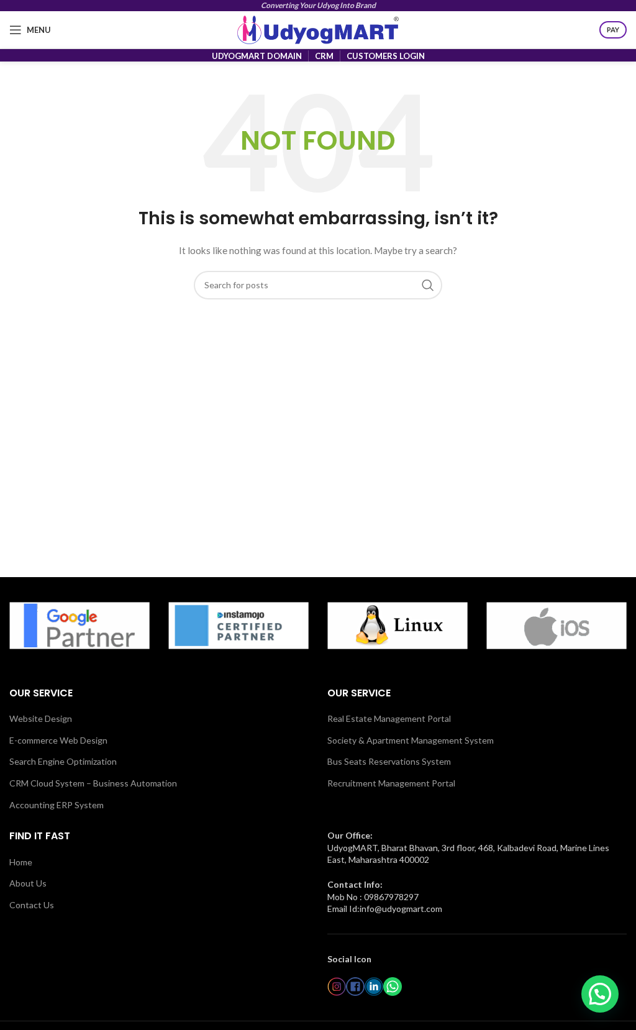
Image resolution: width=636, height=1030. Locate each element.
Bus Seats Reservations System (389, 761)
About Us (28, 883)
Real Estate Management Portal (389, 718)
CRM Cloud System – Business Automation (93, 783)
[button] (600, 994)
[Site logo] (318, 29)
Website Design (40, 718)
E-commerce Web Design (58, 740)
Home (20, 862)
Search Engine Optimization (63, 761)
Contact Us (31, 905)
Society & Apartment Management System (410, 740)
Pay (613, 29)
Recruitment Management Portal (391, 783)
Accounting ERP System (56, 805)
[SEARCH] (428, 285)
